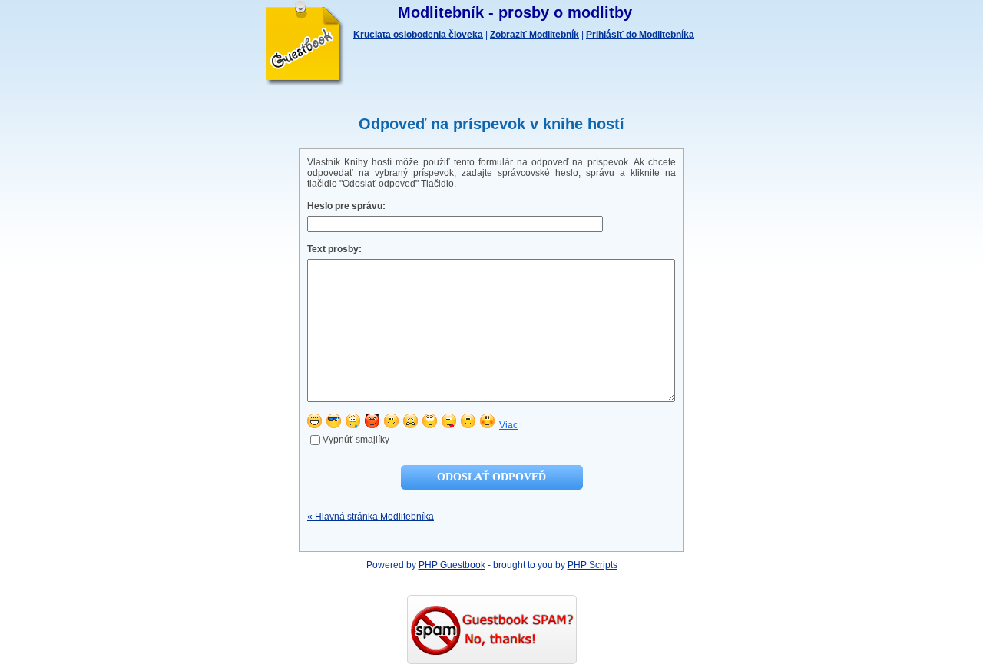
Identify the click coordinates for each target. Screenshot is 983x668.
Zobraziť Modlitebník (534, 34)
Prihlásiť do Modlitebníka (640, 34)
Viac (508, 425)
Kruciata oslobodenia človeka (418, 34)
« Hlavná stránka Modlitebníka (370, 516)
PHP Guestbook (452, 565)
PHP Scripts (592, 565)
